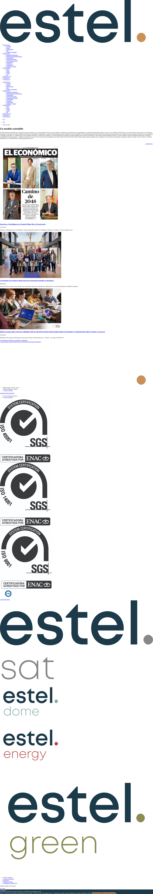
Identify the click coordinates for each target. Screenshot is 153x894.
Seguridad (8, 63)
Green (7, 73)
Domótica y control (11, 66)
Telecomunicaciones (11, 59)
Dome (7, 71)
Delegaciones (9, 49)
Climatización (9, 58)
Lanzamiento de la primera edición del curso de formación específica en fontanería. (27, 280)
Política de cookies (110, 893)
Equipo (8, 48)
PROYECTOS (7, 76)
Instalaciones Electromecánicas (14, 56)
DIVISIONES (6, 68)
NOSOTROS (6, 45)
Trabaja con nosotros (11, 52)
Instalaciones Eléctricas (12, 55)
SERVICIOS (6, 53)
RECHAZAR (102, 893)
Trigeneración (9, 62)
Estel (7, 69)
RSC (7, 51)
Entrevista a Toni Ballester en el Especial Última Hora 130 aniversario (23, 224)
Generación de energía (12, 61)
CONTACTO (6, 79)
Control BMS (9, 65)
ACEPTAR (95, 893)
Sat (7, 75)
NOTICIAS (6, 78)
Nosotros (8, 46)
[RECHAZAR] (116, 893)
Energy (8, 72)
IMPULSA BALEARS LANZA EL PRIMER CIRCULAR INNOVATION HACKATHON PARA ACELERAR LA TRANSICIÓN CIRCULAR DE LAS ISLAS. (52, 332)
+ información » (149, 143)
